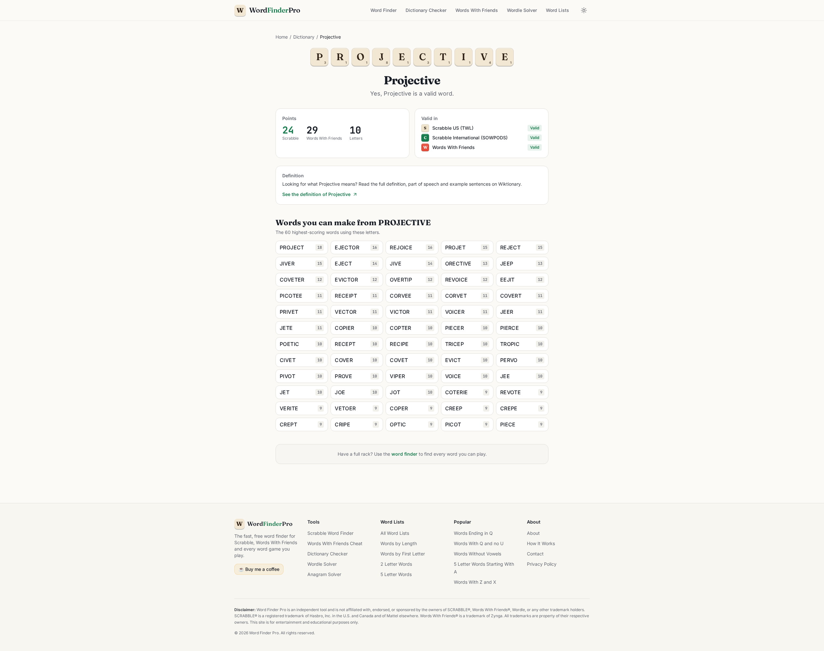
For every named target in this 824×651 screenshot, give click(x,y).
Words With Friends (476, 10)
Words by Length (398, 543)
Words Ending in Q (473, 533)
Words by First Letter (402, 553)
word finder (404, 454)
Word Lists (557, 10)
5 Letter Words (396, 574)
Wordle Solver (522, 10)
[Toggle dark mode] (584, 10)
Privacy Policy (542, 564)
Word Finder (383, 10)
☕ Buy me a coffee (259, 569)
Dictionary (303, 37)
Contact (535, 553)
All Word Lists (394, 533)
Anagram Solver (324, 574)
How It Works (541, 543)
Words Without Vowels (477, 553)
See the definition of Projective (316, 194)
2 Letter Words (396, 564)
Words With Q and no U (478, 543)
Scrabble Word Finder (330, 533)
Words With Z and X (475, 582)
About (533, 533)
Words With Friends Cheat (334, 543)
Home (282, 37)
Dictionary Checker (426, 10)
